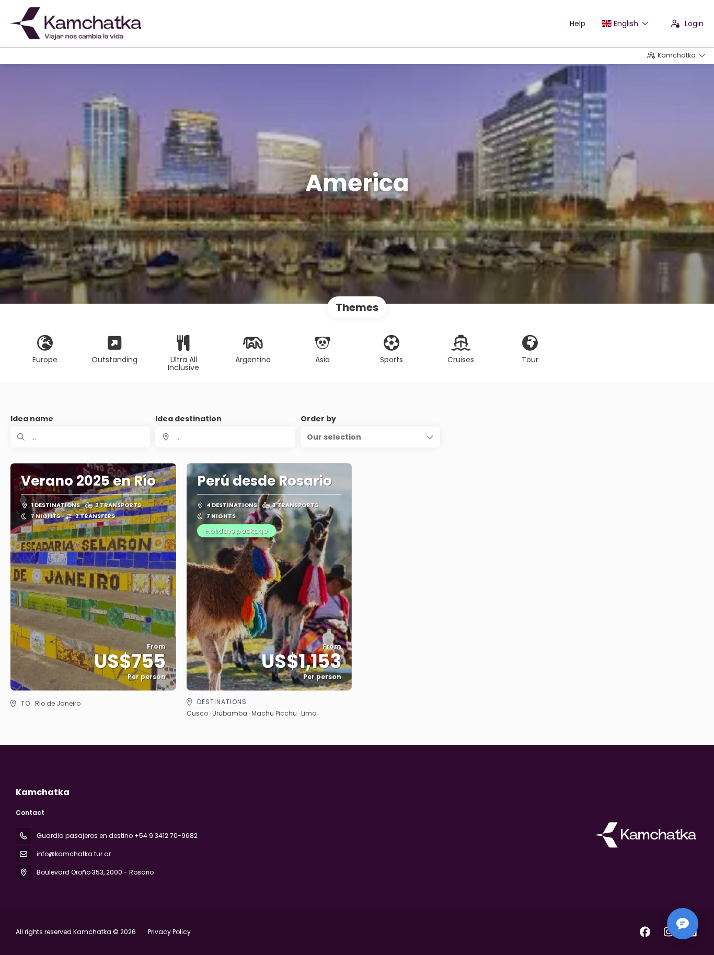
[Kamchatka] (646, 834)
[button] (370, 437)
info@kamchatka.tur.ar (74, 853)
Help (577, 23)
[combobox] (225, 437)
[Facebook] (644, 932)
